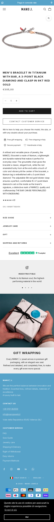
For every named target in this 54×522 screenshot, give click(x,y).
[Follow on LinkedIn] (25, 469)
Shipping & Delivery (12, 447)
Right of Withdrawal (11, 451)
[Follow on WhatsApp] (33, 469)
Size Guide (8, 438)
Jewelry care (9, 442)
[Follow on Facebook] (4, 469)
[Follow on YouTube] (18, 469)
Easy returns (8, 456)
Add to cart (27, 111)
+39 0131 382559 (10, 409)
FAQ (5, 433)
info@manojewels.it (11, 414)
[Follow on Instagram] (11, 469)
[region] (27, 274)
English (37, 478)
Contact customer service (26, 121)
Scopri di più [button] (10, 510)
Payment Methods (11, 461)
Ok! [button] (27, 517)
